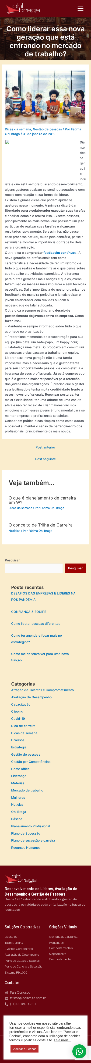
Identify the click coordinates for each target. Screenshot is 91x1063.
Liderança (18, 776)
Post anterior (45, 447)
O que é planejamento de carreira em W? (42, 500)
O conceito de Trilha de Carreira (41, 524)
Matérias (17, 783)
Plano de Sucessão (25, 833)
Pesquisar (12, 560)
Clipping (17, 711)
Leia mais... (62, 1040)
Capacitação (20, 704)
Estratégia (18, 747)
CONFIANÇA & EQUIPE (28, 612)
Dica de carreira (23, 726)
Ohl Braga (18, 812)
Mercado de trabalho (27, 790)
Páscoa (16, 819)
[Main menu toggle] (81, 9)
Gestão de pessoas (47, 129)
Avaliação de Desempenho (31, 697)
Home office (20, 769)
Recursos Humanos (25, 847)
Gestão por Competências (30, 762)
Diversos (17, 740)
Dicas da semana (18, 129)
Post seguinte (45, 459)
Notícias (14, 531)
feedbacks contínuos (60, 253)
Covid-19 (18, 718)
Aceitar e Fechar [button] (24, 1049)
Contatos (12, 982)
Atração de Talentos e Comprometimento (42, 690)
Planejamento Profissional (30, 826)
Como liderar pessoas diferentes (35, 623)
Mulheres (18, 797)
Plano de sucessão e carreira (33, 840)
